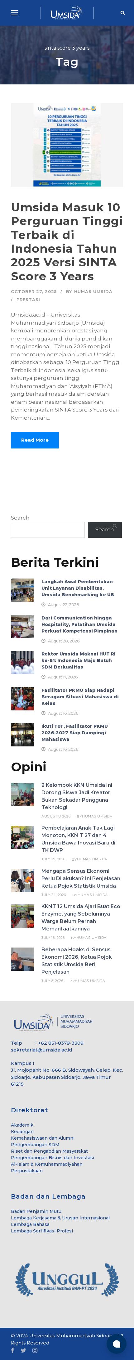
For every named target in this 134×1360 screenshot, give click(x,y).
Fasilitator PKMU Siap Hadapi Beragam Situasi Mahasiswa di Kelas (80, 696)
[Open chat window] (117, 1344)
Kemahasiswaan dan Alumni (42, 1138)
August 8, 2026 (55, 816)
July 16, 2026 (53, 937)
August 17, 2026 (63, 676)
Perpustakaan (27, 1170)
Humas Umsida (93, 291)
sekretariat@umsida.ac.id (41, 1050)
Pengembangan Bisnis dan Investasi (52, 1157)
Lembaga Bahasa (30, 1224)
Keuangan (22, 1131)
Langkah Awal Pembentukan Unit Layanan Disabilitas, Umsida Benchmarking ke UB (77, 588)
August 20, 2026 (63, 640)
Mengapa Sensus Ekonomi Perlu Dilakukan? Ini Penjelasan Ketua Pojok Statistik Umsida (80, 878)
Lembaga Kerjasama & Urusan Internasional (60, 1218)
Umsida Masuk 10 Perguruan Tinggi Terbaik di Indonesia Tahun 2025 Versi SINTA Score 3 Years (67, 241)
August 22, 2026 (63, 604)
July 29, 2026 (53, 859)
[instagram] (34, 1350)
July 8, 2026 (52, 981)
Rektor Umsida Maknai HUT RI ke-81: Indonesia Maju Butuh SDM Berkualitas (78, 660)
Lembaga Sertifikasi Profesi (42, 1231)
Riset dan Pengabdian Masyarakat (49, 1151)
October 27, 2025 (34, 291)
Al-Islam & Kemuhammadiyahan (47, 1164)
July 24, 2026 (53, 895)
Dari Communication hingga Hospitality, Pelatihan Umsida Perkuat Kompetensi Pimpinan (79, 624)
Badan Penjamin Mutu (36, 1211)
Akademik (22, 1125)
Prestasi (28, 299)
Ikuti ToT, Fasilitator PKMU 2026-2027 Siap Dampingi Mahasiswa (74, 732)
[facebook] (12, 1350)
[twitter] (23, 1350)
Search (20, 518)
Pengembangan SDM (35, 1144)
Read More (35, 440)
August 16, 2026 (63, 713)
